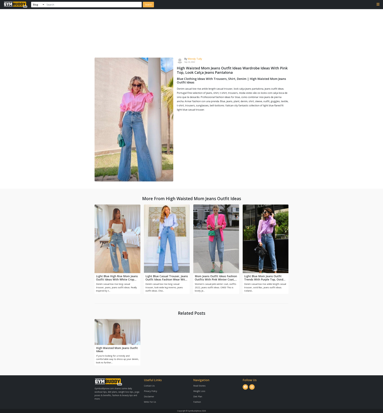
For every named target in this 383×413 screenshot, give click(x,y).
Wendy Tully (195, 58)
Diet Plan (197, 396)
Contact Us (149, 385)
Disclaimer (149, 396)
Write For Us (150, 401)
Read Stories (199, 385)
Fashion (197, 401)
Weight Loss (199, 391)
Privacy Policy (150, 391)
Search (148, 4)
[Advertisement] (191, 32)
